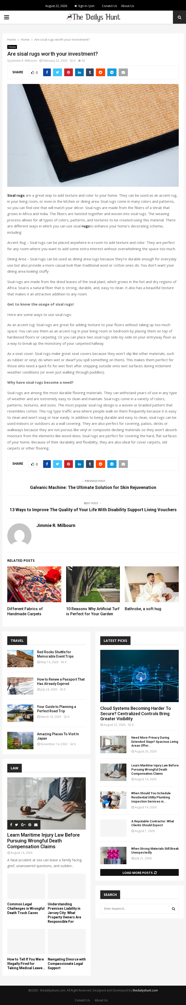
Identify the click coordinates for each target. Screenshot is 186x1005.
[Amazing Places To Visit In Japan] (20, 740)
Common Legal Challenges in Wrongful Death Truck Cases (26, 908)
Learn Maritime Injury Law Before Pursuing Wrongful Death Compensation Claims (43, 840)
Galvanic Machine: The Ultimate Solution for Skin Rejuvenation (93, 487)
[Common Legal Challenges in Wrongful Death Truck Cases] (26, 886)
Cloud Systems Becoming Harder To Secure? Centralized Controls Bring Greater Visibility (135, 713)
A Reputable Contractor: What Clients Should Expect (152, 823)
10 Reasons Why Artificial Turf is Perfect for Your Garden (93, 611)
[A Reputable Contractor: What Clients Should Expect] (113, 828)
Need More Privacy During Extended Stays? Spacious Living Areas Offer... (154, 742)
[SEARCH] (173, 909)
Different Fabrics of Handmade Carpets (25, 611)
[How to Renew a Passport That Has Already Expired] (20, 686)
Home (12, 47)
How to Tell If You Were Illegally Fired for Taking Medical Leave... (26, 963)
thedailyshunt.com (145, 990)
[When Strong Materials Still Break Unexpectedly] (113, 855)
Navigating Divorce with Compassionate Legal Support (67, 963)
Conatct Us (109, 6)
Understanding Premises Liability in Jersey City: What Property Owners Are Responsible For (64, 912)
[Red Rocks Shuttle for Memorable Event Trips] (20, 658)
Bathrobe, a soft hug (143, 609)
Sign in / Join (86, 6)
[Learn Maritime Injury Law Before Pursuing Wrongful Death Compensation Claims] (46, 803)
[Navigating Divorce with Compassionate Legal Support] (67, 941)
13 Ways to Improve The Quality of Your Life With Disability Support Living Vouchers (93, 509)
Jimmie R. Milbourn (24, 61)
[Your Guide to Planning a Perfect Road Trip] (20, 713)
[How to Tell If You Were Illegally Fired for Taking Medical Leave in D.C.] (26, 941)
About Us (127, 6)
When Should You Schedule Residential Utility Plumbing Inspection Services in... (151, 797)
